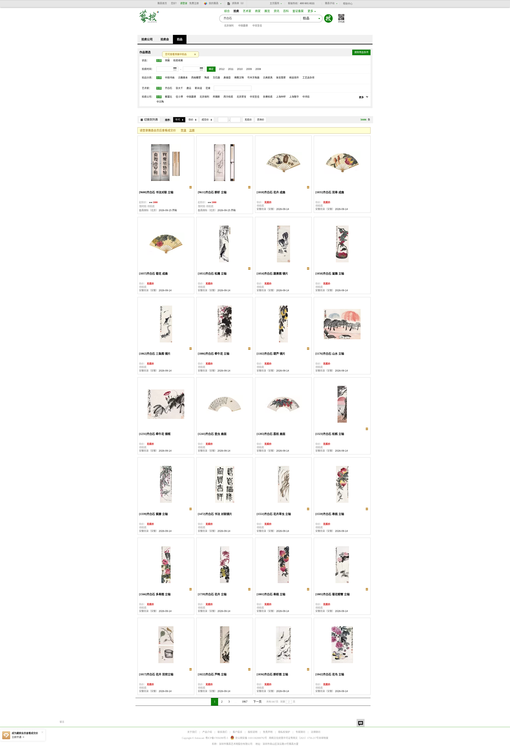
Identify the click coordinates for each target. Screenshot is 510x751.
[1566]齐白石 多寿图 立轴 (155, 594)
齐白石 (168, 88)
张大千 (179, 88)
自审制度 (323, 738)
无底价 (248, 119)
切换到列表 (151, 119)
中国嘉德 (243, 25)
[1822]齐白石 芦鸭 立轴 (212, 674)
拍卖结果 (178, 60)
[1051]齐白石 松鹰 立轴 (212, 273)
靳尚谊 (198, 88)
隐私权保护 (284, 732)
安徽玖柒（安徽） (266, 209)
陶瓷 (206, 77)
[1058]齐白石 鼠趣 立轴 (329, 273)
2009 (249, 69)
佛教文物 (239, 77)
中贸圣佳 (257, 25)
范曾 (208, 88)
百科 (286, 11)
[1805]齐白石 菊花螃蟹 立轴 (332, 594)
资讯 (276, 11)
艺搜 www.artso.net (149, 19)
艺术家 (247, 11)
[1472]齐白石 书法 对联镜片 (215, 514)
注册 (192, 130)
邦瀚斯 (216, 96)
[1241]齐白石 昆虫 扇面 (212, 433)
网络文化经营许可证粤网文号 (294, 738)
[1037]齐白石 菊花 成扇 (153, 273)
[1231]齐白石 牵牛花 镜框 (155, 433)
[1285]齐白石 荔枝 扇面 (271, 433)
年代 (177, 119)
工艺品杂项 (308, 77)
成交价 (205, 119)
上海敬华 (294, 96)
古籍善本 (183, 77)
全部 (159, 60)
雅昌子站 (329, 3)
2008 (258, 69)
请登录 (183, 3)
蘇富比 (168, 96)
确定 (211, 69)
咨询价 (260, 119)
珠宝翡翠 (281, 77)
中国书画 (170, 77)
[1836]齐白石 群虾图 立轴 (272, 674)
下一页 (257, 701)
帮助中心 (348, 3)
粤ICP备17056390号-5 (216, 738)
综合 (227, 11)
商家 (258, 11)
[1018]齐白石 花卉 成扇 (271, 192)
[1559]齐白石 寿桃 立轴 (329, 514)
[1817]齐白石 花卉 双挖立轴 (156, 674)
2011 (230, 69)
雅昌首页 (162, 3)
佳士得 (179, 96)
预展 (167, 60)
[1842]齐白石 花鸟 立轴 (329, 674)
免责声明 (268, 732)
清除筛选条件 (361, 52)
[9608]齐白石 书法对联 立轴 (156, 192)
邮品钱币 (294, 77)
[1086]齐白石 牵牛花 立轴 (213, 353)
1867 (244, 701)
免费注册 (194, 3)
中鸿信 (306, 96)
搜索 (328, 18)
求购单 (238, 3)
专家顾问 (300, 732)
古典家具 (268, 77)
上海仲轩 (281, 96)
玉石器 (216, 77)
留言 (361, 723)
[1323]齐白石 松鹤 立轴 (329, 433)
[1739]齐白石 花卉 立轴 (212, 594)
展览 (267, 11)
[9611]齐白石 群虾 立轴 (212, 192)
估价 (190, 119)
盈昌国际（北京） (148, 210)
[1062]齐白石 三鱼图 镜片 (155, 353)
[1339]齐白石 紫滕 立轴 (153, 514)
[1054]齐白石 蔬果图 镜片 (272, 273)
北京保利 (229, 25)
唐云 (188, 88)
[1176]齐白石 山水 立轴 (329, 353)
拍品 (179, 39)
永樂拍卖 (268, 96)
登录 (183, 130)
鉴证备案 (298, 11)
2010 (240, 69)
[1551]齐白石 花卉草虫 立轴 (274, 514)
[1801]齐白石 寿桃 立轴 (271, 594)
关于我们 (192, 732)
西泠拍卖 (228, 96)
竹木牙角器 (253, 77)
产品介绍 (207, 732)
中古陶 (160, 101)
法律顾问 (315, 732)
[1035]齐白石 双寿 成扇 (329, 192)
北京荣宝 (241, 96)
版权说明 (252, 732)
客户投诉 (237, 732)
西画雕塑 (196, 77)
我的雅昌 (213, 3)
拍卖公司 (147, 39)
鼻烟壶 (227, 77)
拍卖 (236, 11)
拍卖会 (165, 39)
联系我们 (222, 732)
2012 (222, 69)
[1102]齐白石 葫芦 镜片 (271, 353)
